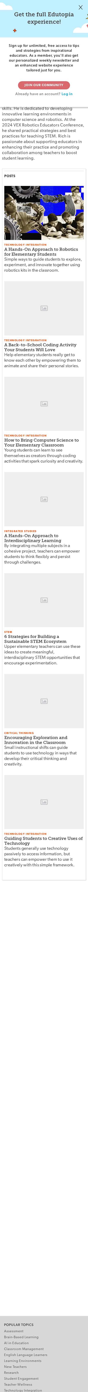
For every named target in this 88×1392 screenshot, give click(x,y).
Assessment (14, 1331)
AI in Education (16, 1343)
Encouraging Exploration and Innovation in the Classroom (35, 740)
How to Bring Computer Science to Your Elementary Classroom (41, 443)
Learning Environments (23, 1361)
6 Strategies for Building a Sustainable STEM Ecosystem (35, 639)
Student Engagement (21, 1379)
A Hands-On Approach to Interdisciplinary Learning (32, 538)
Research (11, 1373)
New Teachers (15, 1367)
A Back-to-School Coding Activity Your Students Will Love (40, 347)
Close (81, 7)
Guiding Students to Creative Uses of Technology (43, 841)
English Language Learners (25, 1355)
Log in (67, 94)
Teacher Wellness (18, 1384)
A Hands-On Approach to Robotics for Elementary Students (41, 252)
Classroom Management (24, 1349)
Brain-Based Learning (21, 1337)
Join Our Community (44, 85)
